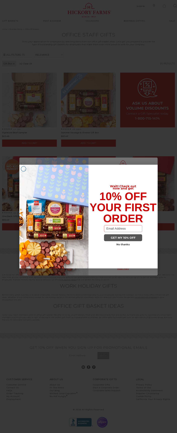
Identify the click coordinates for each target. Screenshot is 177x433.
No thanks (123, 244)
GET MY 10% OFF (123, 237)
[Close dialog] (23, 168)
